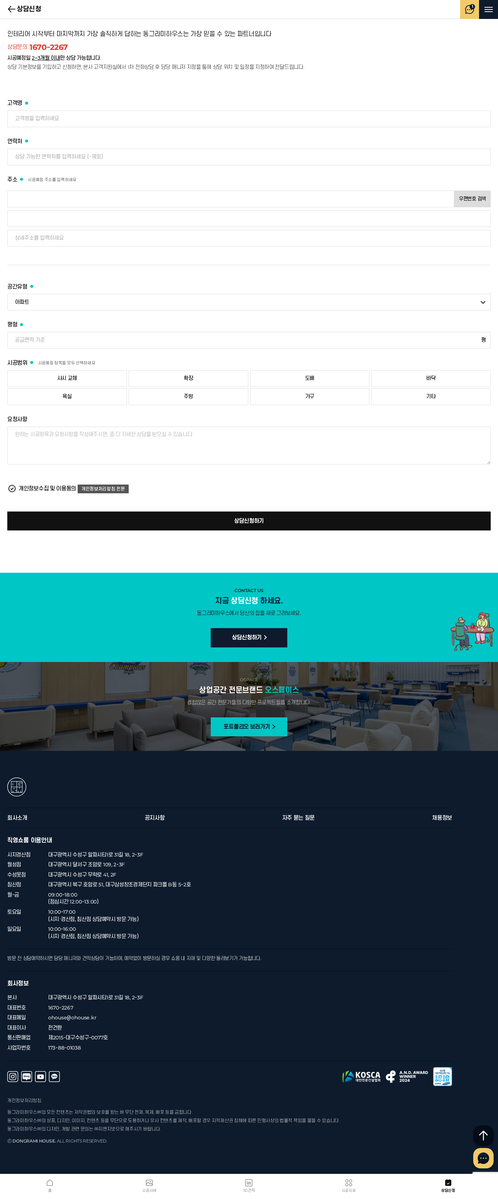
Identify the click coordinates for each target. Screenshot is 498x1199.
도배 (309, 378)
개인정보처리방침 (24, 1100)
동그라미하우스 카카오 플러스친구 (54, 1076)
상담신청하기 (249, 521)
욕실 (66, 396)
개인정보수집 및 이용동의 (47, 488)
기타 (430, 396)
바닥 (430, 378)
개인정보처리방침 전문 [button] (103, 488)
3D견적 (249, 1190)
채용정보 (442, 818)
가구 (309, 396)
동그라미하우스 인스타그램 (12, 1076)
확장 (188, 378)
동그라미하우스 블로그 (26, 1076)
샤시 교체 (67, 378)
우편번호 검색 (472, 198)
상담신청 (12, 9)
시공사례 (149, 1190)
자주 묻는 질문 (298, 818)
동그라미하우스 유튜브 (40, 1076)
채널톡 (483, 1158)
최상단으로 (483, 1135)
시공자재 (349, 1190)
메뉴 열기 (488, 9)
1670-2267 (37, 47)
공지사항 (155, 818)
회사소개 (17, 818)
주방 (188, 396)
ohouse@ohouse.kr (72, 1018)
